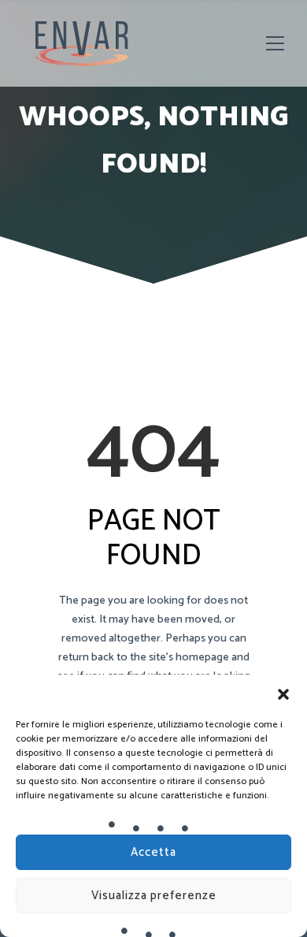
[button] (283, 694)
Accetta (153, 852)
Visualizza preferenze (153, 895)
